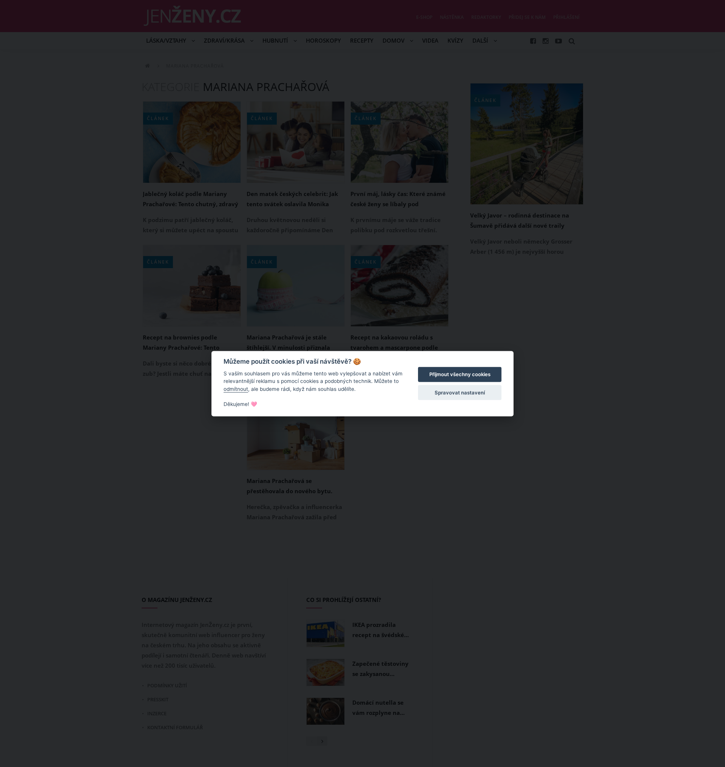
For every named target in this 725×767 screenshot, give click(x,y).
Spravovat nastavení (460, 393)
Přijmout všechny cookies (460, 375)
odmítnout (236, 389)
